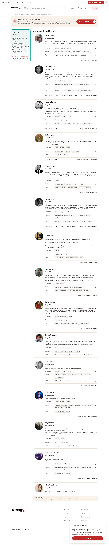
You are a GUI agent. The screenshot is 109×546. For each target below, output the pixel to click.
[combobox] (44, 8)
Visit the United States (96, 2)
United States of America (40, 499)
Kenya (55, 499)
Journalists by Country (24, 14)
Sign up (95, 8)
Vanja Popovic (15, 56)
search (17, 58)
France (61, 499)
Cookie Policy (88, 534)
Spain (74, 499)
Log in (87, 8)
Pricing (80, 8)
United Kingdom (50, 499)
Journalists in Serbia (35, 14)
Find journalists (14, 14)
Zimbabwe (78, 499)
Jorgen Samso (24, 56)
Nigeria (65, 499)
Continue (88, 538)
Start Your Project (85, 21)
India (59, 499)
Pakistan (71, 499)
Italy (68, 499)
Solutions (71, 8)
